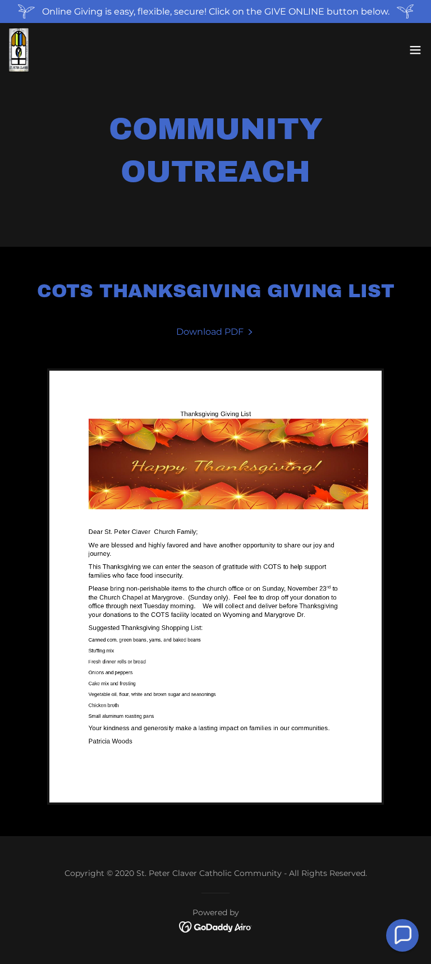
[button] (415, 50)
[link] (19, 49)
